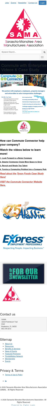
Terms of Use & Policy (13, 374)
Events (13, 2)
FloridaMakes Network (14, 356)
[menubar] (22, 2)
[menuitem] (8, 2)
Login (42, 2)
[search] (44, 52)
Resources (9, 346)
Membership (10, 358)
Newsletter (22, 2)
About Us (8, 343)
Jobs (7, 2)
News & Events (11, 351)
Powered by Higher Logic (23, 405)
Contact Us (32, 2)
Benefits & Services (12, 348)
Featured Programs (13, 353)
